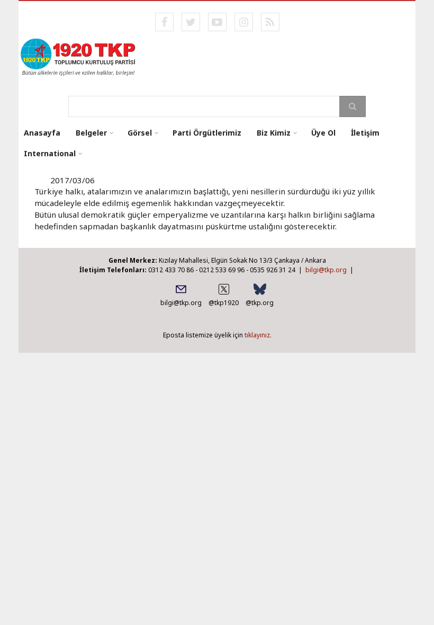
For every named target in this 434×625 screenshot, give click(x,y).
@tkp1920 (224, 302)
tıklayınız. (258, 335)
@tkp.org (260, 302)
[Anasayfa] (79, 56)
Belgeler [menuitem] (91, 133)
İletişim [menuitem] (365, 133)
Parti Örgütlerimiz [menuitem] (207, 133)
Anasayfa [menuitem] (42, 133)
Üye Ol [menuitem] (323, 133)
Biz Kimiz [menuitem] (274, 133)
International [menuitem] (50, 153)
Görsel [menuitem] (140, 133)
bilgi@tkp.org (326, 269)
